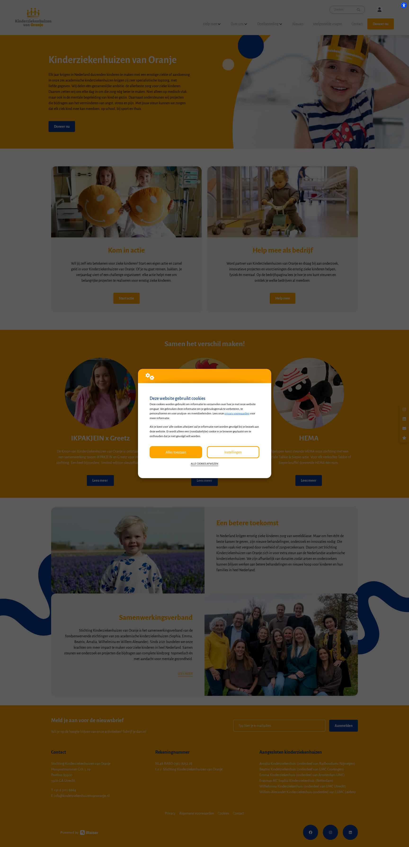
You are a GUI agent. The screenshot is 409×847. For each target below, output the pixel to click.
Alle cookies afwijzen (204, 463)
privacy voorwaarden (236, 413)
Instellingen (233, 452)
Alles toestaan (176, 452)
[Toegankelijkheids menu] (404, 5)
